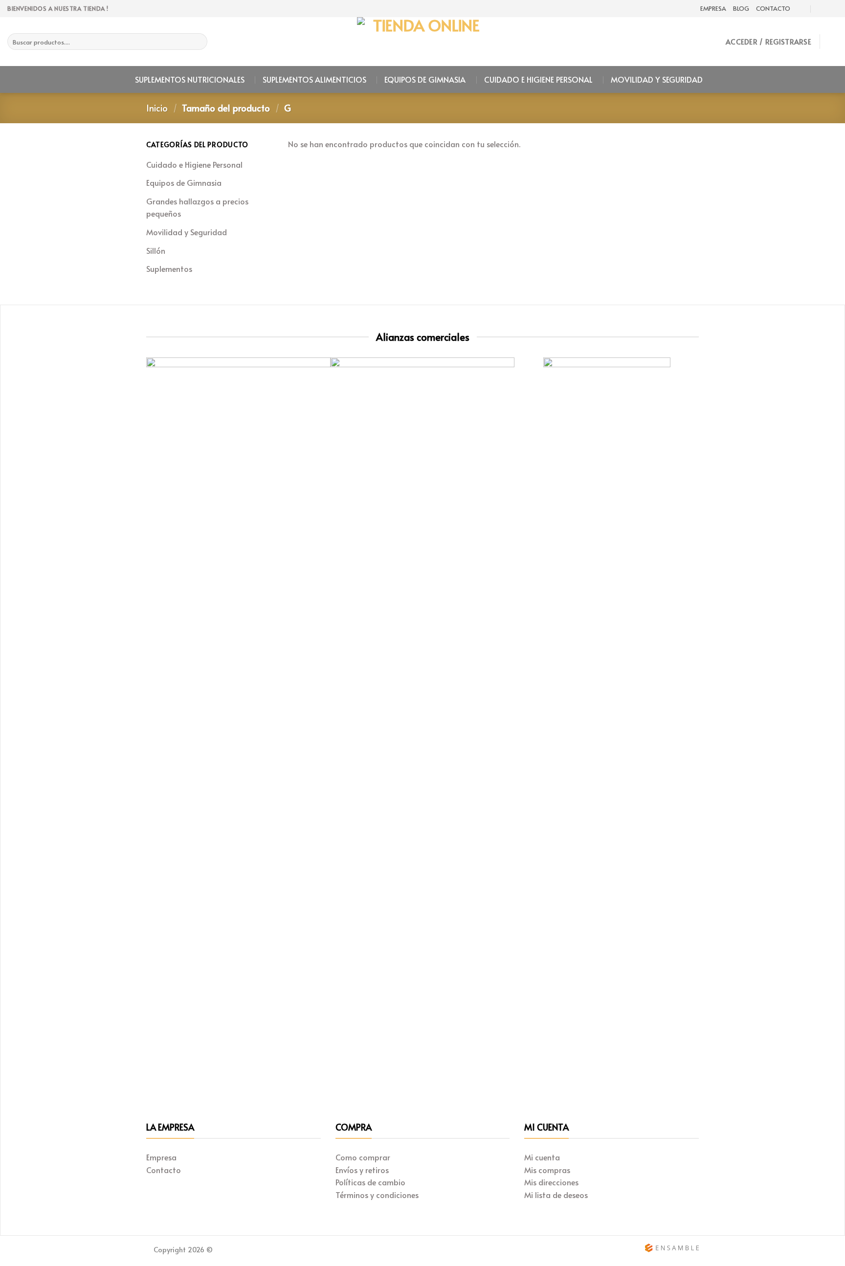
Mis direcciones (551, 1182)
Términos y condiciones (377, 1194)
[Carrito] (833, 41)
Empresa (713, 8)
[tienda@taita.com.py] (801, 8)
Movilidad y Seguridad (186, 231)
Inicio (157, 108)
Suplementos (169, 268)
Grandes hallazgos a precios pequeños (197, 207)
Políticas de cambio (370, 1182)
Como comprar (362, 1157)
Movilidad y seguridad (657, 79)
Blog (741, 8)
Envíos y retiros (362, 1169)
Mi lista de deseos (556, 1194)
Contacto (773, 8)
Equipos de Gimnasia (425, 79)
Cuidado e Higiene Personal (538, 79)
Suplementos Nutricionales (190, 79)
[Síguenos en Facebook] (833, 8)
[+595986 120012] (821, 8)
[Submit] (198, 41)
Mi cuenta (542, 1157)
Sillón (155, 250)
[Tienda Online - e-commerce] (422, 41)
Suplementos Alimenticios (314, 79)
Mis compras (547, 1169)
